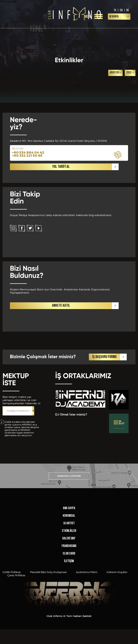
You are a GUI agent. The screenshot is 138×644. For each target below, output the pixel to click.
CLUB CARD (69, 553)
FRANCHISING (69, 546)
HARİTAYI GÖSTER (69, 476)
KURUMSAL (69, 516)
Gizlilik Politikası (12, 572)
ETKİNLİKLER (69, 531)
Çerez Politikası (16, 575)
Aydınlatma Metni (86, 572)
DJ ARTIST (69, 523)
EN (121, 10)
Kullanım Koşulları (117, 572)
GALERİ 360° (69, 538)
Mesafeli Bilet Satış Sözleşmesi (48, 572)
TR (115, 10)
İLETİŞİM (69, 561)
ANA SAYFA (69, 508)
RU (127, 10)
